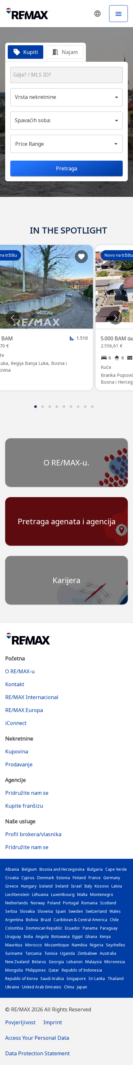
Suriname (14, 953)
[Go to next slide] (115, 318)
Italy (88, 886)
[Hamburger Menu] (118, 13)
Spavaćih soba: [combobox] (33, 120)
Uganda (67, 953)
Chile (114, 919)
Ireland (61, 886)
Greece (11, 886)
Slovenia (45, 911)
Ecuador (72, 928)
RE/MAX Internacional (31, 697)
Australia (108, 953)
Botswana (60, 936)
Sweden (75, 911)
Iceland (46, 886)
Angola (42, 936)
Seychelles (115, 945)
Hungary (28, 886)
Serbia (11, 911)
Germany (111, 877)
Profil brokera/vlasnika (33, 834)
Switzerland (96, 911)
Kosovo (102, 886)
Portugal (71, 903)
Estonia (63, 877)
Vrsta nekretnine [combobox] (35, 97)
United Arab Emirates (41, 987)
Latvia (116, 886)
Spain (61, 911)
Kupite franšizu (24, 805)
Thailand (115, 978)
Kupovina (16, 751)
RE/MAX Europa (24, 710)
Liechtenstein (17, 894)
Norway (38, 903)
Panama (90, 928)
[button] (97, 13)
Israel (76, 886)
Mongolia (14, 970)
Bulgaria (95, 869)
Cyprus (28, 877)
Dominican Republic (44, 928)
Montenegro (101, 894)
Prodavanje (19, 764)
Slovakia (27, 911)
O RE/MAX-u (20, 671)
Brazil (46, 919)
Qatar (53, 970)
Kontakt (14, 684)
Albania (12, 869)
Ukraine (12, 987)
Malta (82, 894)
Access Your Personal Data (37, 1037)
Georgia (56, 961)
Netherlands (16, 903)
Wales (115, 911)
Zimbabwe (87, 953)
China (69, 987)
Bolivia (32, 919)
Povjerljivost (20, 1022)
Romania (89, 903)
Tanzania (33, 953)
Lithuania (40, 894)
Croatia (12, 877)
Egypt (77, 936)
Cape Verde (116, 869)
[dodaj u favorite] (81, 256)
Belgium (29, 869)
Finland (79, 877)
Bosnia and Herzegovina (62, 869)
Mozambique (57, 945)
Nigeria (96, 945)
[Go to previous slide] (12, 318)
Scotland (108, 903)
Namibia (79, 945)
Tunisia (50, 953)
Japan (82, 987)
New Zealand (17, 961)
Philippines (36, 970)
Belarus (39, 961)
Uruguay (13, 936)
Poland (53, 903)
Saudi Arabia (52, 978)
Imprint (52, 1022)
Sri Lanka (96, 978)
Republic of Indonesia (82, 970)
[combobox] (66, 75)
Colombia (14, 928)
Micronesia (114, 961)
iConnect (15, 723)
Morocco (33, 945)
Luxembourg (63, 894)
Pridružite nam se (26, 792)
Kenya (105, 936)
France (94, 877)
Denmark (45, 877)
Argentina (14, 919)
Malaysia (93, 961)
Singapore (76, 978)
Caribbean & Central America (80, 919)
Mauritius (14, 945)
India (28, 936)
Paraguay (109, 928)
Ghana (91, 936)
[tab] (25, 52)
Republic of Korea (21, 978)
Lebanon (74, 961)
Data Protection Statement (37, 1053)
